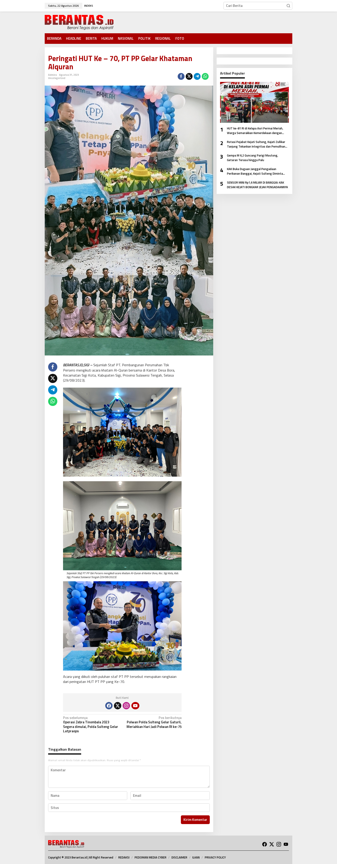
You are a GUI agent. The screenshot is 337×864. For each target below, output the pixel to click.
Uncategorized (56, 78)
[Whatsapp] (205, 76)
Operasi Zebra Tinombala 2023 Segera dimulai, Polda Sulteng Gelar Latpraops (90, 725)
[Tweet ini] (189, 76)
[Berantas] (79, 22)
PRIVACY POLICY (215, 857)
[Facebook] (109, 705)
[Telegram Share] (197, 76)
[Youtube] (135, 705)
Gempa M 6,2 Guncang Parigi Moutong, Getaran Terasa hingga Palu (252, 157)
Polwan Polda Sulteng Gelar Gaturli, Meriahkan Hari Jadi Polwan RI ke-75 (154, 722)
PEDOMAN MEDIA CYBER (150, 857)
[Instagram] (126, 705)
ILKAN (196, 857)
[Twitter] (117, 705)
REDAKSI (124, 857)
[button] (288, 6)
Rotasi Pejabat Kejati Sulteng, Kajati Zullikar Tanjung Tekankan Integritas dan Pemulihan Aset (256, 144)
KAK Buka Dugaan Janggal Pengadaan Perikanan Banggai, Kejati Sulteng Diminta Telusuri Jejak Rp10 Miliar (255, 171)
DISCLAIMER (179, 857)
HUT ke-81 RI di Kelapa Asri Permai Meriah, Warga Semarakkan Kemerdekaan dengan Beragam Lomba (255, 130)
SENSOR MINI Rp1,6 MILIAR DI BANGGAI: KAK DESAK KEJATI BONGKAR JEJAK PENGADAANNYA (257, 184)
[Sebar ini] (181, 76)
